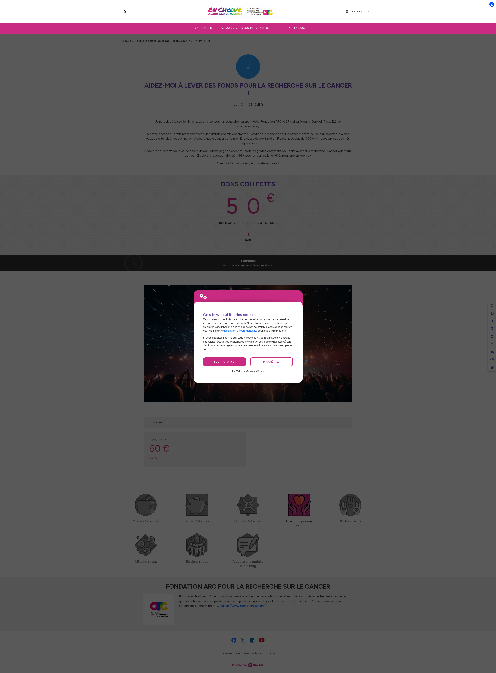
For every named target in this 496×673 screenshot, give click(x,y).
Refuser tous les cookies (248, 370)
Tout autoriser (225, 361)
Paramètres (271, 361)
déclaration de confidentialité (240, 330)
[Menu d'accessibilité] (491, 4)
